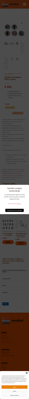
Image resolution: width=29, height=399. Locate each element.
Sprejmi (14, 387)
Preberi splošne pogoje (14, 203)
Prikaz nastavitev (14, 395)
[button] (26, 373)
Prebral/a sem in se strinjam (14, 210)
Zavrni (14, 391)
